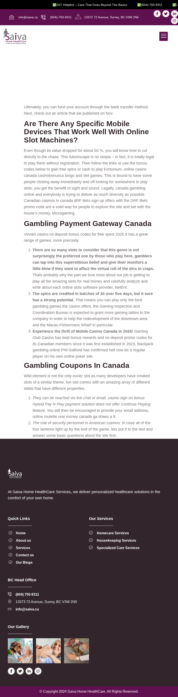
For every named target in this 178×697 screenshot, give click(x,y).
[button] (163, 36)
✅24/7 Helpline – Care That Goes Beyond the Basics (84, 5)
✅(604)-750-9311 (144, 5)
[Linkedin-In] (174, 13)
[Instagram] (174, 20)
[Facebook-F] (157, 13)
